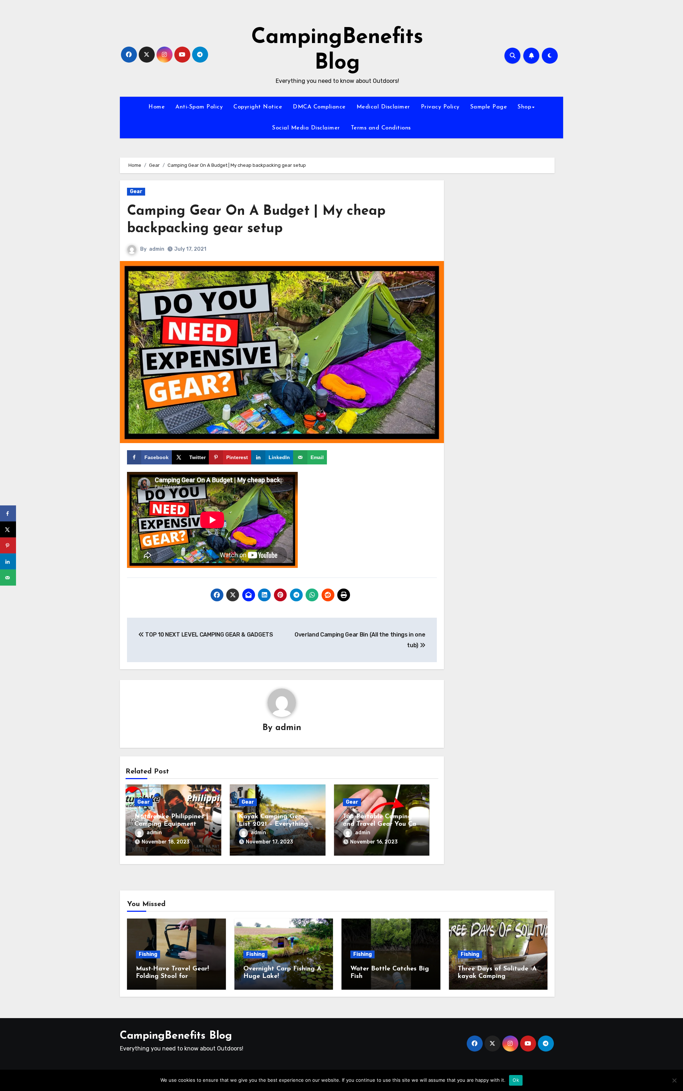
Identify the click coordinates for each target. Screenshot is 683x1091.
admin (156, 249)
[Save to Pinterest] (8, 546)
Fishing (148, 954)
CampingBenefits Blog (176, 1036)
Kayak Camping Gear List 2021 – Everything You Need (273, 824)
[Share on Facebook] (8, 514)
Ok (516, 1080)
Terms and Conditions (381, 128)
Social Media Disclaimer (306, 128)
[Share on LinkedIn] (8, 562)
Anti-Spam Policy (199, 107)
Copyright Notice (257, 107)
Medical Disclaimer (383, 107)
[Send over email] (8, 578)
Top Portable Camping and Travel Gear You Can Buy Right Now (381, 824)
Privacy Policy (440, 107)
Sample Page (488, 107)
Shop (524, 107)
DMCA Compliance (319, 107)
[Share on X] (8, 530)
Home (156, 107)
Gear (136, 191)
